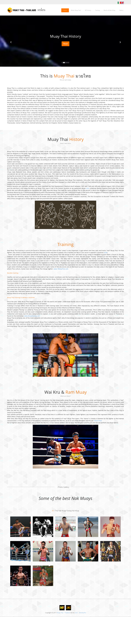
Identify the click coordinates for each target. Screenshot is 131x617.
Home (65, 10)
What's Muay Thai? (76, 10)
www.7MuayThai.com (61, 269)
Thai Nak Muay (60, 511)
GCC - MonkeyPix (80, 613)
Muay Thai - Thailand (63, 613)
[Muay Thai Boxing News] (62, 607)
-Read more (98, 421)
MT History (88, 10)
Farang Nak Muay (73, 511)
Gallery (121, 10)
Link (87, 188)
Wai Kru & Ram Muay (109, 10)
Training (97, 10)
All (53, 511)
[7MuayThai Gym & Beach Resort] (68, 607)
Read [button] (65, 43)
